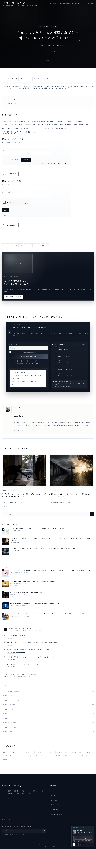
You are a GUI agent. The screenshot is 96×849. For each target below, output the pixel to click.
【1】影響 (7, 736)
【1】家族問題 (8, 731)
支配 (34, 756)
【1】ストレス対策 (9, 709)
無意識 (59, 756)
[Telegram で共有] (30, 79)
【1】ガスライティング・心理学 (12, 700)
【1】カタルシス (9, 695)
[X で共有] (8, 79)
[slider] (87, 843)
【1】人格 (7, 718)
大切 (9, 236)
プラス (20, 752)
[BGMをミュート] (77, 844)
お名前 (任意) (5, 184)
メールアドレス (6, 192)
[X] (3, 798)
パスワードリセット (64, 164)
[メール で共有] (43, 79)
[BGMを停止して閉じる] (92, 828)
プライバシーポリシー (17, 352)
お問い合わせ (78, 3)
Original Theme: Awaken (48, 846)
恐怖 (81, 752)
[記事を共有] (3, 79)
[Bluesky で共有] (25, 79)
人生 (38, 752)
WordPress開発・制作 (88, 3)
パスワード (5, 150)
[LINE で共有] (16, 79)
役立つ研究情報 (62, 3)
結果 (75, 756)
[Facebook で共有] (12, 79)
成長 (27, 756)
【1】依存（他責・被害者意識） (12, 691)
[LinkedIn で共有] (21, 79)
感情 (18, 236)
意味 (5, 756)
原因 (52, 752)
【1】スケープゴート (10, 704)
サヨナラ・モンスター (9, 752)
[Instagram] (8, 798)
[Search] (92, 514)
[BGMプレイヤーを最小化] (90, 828)
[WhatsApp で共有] (38, 79)
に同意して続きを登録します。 (24, 352)
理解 (23, 236)
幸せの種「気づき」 (12, 785)
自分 (28, 236)
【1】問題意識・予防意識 (8, 490)
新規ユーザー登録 (69, 3)
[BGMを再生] (74, 844)
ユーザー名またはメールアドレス (11, 142)
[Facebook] (12, 798)
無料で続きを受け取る (29, 356)
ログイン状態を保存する (12, 160)
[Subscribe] (44, 831)
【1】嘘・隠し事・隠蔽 (10, 727)
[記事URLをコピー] (47, 79)
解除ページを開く (34, 363)
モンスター (29, 752)
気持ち (50, 756)
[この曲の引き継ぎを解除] (80, 844)
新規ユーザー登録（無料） (75, 121)
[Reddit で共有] (34, 79)
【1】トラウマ (8, 713)
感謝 (20, 756)
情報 (88, 752)
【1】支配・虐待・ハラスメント (48, 26)
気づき (42, 756)
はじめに (55, 3)
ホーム (51, 3)
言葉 (5, 759)
